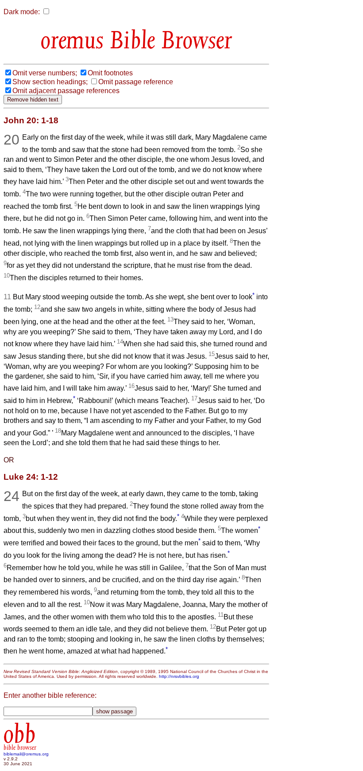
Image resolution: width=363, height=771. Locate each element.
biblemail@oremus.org (26, 753)
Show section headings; (50, 82)
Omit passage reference (135, 82)
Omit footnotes (110, 73)
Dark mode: (22, 12)
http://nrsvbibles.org (179, 676)
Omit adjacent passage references (66, 90)
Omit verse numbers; (44, 73)
